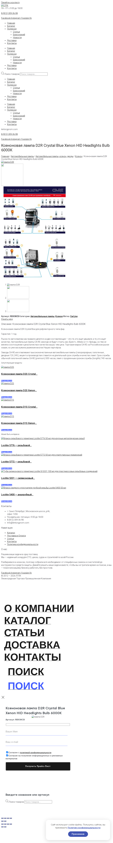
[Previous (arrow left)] (2, 821)
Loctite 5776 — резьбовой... (16, 445)
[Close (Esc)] (2, 818)
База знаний (19, 34)
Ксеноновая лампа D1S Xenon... (19, 423)
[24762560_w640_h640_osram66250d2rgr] (12, 185)
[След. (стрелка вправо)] (5, 826)
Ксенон (78, 156)
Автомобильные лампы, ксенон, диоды (54, 156)
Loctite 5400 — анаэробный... (17, 494)
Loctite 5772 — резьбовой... (16, 461)
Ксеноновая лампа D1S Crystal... (19, 406)
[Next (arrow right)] (5, 821)
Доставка (11, 40)
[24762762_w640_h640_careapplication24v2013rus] (34, 280)
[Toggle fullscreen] (8, 818)
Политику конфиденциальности (84, 827)
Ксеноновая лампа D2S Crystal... (19, 374)
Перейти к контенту (10, 2)
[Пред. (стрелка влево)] (2, 826)
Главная (11, 23)
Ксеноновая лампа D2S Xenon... (19, 390)
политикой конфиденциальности (35, 752)
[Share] (5, 818)
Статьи (16, 32)
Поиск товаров (12, 74)
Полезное (11, 29)
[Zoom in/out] (11, 818)
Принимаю (78, 834)
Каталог (11, 26)
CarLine (74, 316)
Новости (17, 37)
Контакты (12, 43)
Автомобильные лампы (22, 156)
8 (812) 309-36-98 (9, 13)
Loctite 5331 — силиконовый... (18, 478)
